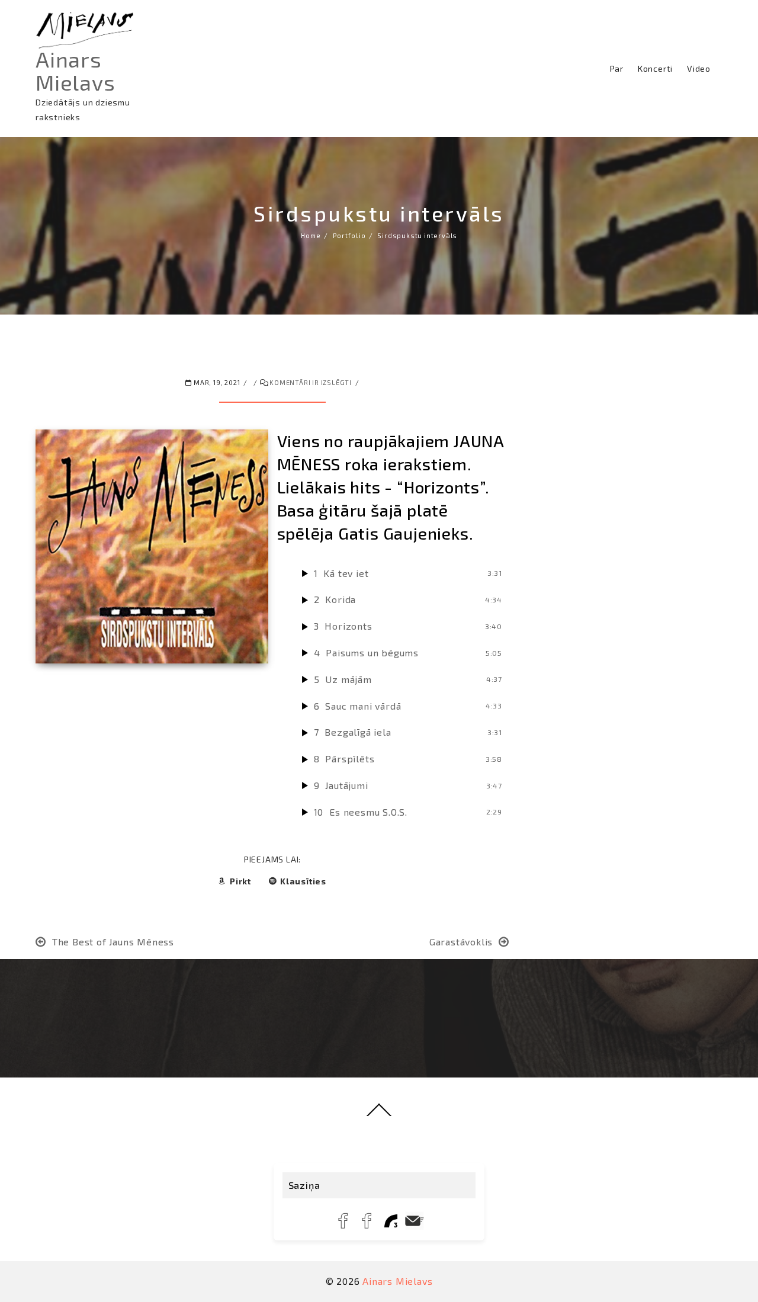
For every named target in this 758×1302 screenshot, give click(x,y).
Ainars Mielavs (75, 70)
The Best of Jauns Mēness (113, 941)
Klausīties (303, 881)
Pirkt (240, 881)
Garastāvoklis (461, 941)
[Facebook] (343, 1220)
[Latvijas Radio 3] (391, 1220)
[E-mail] (414, 1220)
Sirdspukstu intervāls (379, 213)
